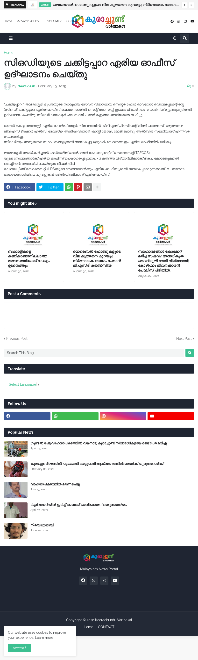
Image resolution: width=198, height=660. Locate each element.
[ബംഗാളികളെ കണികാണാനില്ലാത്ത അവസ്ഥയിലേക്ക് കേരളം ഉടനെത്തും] (34, 229)
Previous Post (17, 338)
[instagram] (185, 21)
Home (8, 21)
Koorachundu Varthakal (113, 620)
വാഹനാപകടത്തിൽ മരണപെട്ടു (55, 484)
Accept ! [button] (19, 648)
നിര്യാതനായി (42, 525)
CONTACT (73, 21)
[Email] (88, 187)
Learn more (44, 637)
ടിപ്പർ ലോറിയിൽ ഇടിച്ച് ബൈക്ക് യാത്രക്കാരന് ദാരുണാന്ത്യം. (78, 505)
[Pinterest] (78, 187)
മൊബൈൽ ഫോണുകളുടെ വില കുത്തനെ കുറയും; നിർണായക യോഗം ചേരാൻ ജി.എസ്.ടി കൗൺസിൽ (116, 5)
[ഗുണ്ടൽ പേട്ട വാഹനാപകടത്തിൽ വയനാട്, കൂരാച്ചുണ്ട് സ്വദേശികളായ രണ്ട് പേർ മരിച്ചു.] (16, 449)
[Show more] (97, 187)
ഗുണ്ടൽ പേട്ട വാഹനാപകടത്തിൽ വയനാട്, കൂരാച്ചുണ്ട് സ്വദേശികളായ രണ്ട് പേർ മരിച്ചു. (99, 443)
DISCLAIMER (53, 21)
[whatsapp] (178, 21)
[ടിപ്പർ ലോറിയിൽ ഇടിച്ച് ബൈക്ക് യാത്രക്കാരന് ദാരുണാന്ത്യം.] (16, 510)
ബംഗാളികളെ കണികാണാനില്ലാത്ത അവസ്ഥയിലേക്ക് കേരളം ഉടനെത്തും (29, 258)
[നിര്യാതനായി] (16, 531)
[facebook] (172, 21)
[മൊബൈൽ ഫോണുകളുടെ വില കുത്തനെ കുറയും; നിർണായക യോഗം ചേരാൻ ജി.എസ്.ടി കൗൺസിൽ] (32, 4)
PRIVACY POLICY (28, 21)
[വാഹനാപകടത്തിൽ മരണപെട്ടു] (16, 490)
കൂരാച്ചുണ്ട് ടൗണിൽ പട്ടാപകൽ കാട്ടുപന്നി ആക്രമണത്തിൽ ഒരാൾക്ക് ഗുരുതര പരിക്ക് (96, 463)
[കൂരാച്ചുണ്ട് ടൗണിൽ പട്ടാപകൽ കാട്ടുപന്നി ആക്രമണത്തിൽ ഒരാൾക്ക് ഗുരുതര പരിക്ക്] (16, 469)
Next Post (184, 338)
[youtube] (192, 21)
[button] (184, 5)
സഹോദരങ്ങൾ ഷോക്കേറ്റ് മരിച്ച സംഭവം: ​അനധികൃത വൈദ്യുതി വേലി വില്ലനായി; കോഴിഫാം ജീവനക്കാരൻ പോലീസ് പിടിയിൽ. (163, 260)
